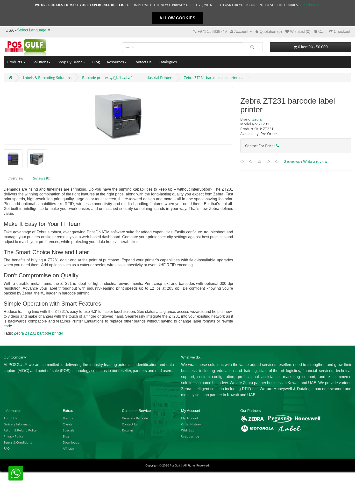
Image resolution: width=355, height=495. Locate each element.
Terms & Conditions (18, 442)
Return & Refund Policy (20, 430)
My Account (189, 418)
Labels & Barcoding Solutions (47, 77)
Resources (115, 61)
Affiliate (68, 448)
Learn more (310, 5)
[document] (177, 13)
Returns (127, 430)
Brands (68, 418)
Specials (68, 430)
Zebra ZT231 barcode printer (38, 333)
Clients (67, 424)
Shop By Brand (70, 61)
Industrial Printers (158, 77)
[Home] (59, 46)
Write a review (315, 161)
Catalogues (168, 61)
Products (15, 61)
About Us (10, 418)
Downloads (71, 442)
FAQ (7, 448)
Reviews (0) (41, 178)
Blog (96, 61)
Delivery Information (18, 424)
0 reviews (292, 161)
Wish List (187, 430)
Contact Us (142, 61)
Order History (191, 424)
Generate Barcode (135, 418)
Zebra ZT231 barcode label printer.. (213, 77)
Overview (15, 178)
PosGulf (175, 465)
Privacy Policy (13, 436)
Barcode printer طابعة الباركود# (107, 77)
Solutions (40, 61)
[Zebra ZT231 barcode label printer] (118, 115)
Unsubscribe (190, 436)
